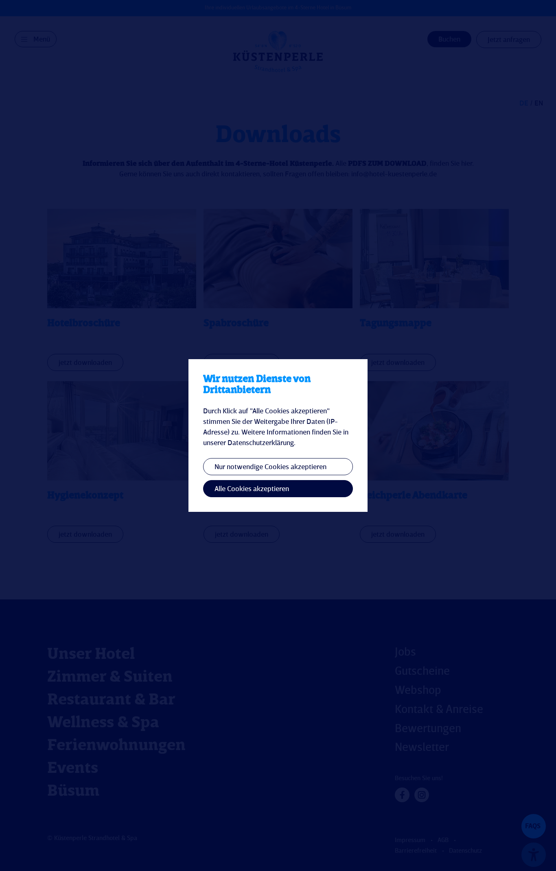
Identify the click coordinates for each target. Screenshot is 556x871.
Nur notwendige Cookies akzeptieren (270, 467)
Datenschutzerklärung (261, 443)
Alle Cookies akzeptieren (252, 489)
